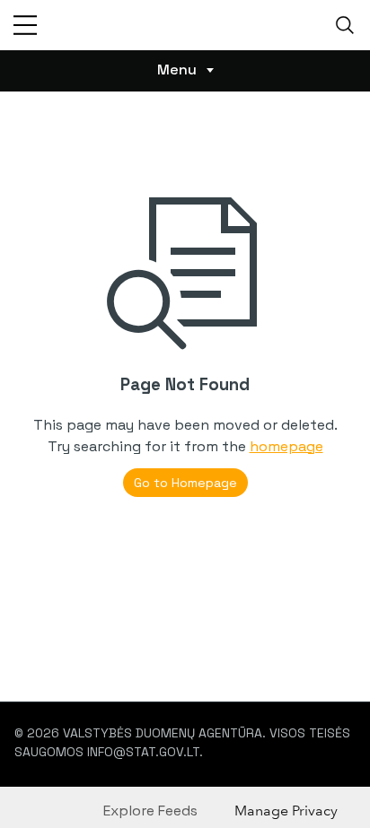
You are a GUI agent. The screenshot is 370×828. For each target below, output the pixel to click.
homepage (286, 446)
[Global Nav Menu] (25, 25)
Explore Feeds (150, 810)
